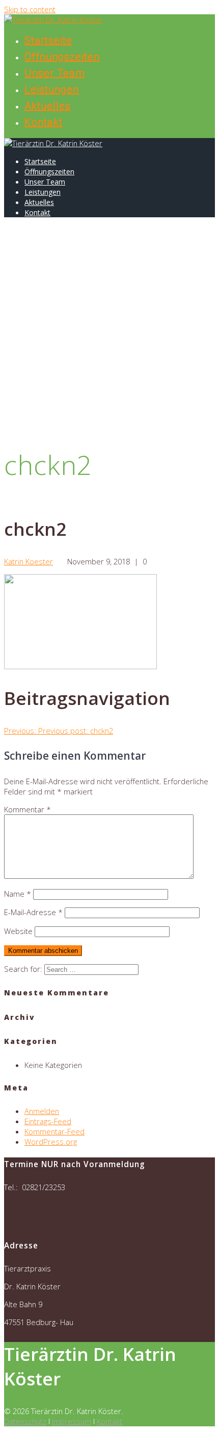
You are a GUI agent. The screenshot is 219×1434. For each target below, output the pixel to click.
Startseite (48, 40)
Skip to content (30, 9)
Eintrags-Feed (47, 1121)
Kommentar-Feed (54, 1131)
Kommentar (27, 809)
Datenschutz (25, 1421)
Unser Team (54, 73)
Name (17, 894)
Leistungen (51, 89)
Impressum (71, 1421)
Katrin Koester (28, 561)
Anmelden (41, 1111)
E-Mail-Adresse (33, 912)
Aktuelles (47, 106)
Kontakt (43, 122)
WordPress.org (50, 1141)
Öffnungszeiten (62, 57)
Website (18, 931)
